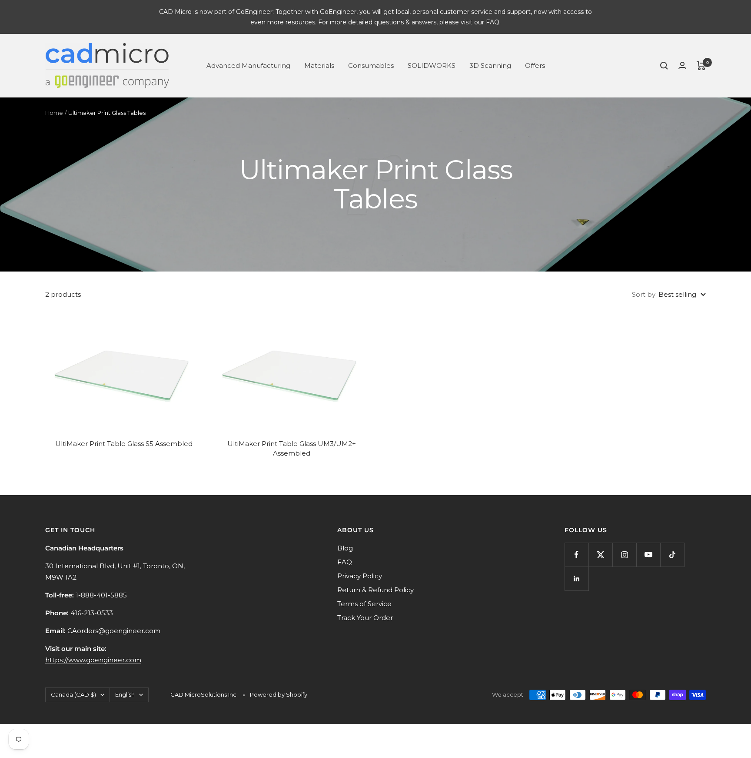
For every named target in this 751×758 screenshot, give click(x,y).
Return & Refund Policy (375, 590)
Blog (345, 548)
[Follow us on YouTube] (648, 555)
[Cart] (701, 65)
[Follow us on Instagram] (624, 555)
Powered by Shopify (278, 694)
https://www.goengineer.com (93, 660)
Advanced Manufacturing (248, 65)
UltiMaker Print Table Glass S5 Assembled (124, 443)
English (125, 694)
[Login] (682, 65)
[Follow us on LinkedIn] (576, 578)
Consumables (371, 65)
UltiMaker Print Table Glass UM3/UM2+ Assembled (291, 448)
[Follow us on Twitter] (600, 555)
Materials (319, 65)
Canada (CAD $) (73, 694)
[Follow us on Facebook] (576, 555)
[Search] (664, 66)
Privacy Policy (359, 576)
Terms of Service (364, 604)
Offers (535, 65)
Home (54, 112)
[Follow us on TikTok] (672, 555)
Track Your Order (365, 618)
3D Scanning (490, 65)
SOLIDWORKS (431, 65)
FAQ (344, 562)
